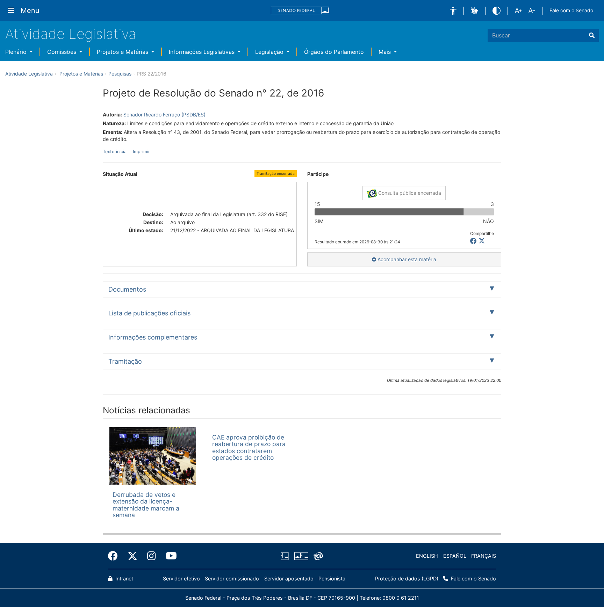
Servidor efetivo (181, 578)
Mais (386, 51)
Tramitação (125, 361)
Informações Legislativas (202, 51)
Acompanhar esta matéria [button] (406, 259)
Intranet (123, 578)
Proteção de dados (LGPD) (406, 578)
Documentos (127, 289)
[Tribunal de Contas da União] (317, 556)
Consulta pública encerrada (409, 193)
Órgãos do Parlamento (334, 51)
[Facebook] (115, 556)
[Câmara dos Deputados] (286, 556)
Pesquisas (119, 74)
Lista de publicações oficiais (149, 313)
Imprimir (141, 151)
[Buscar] (592, 35)
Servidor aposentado (289, 578)
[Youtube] (169, 556)
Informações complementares (152, 337)
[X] (482, 241)
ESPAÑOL (454, 556)
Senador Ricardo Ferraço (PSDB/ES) (164, 114)
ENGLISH (427, 556)
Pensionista (331, 578)
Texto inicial (116, 151)
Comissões (62, 51)
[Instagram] (151, 556)
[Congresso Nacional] (301, 556)
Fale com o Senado (571, 10)
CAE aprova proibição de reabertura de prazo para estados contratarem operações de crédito (249, 447)
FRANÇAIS (483, 556)
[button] (453, 11)
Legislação (270, 51)
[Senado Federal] (300, 11)
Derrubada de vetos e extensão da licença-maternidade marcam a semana (146, 505)
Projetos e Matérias (123, 51)
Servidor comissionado (232, 578)
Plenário (16, 51)
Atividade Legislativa (70, 33)
